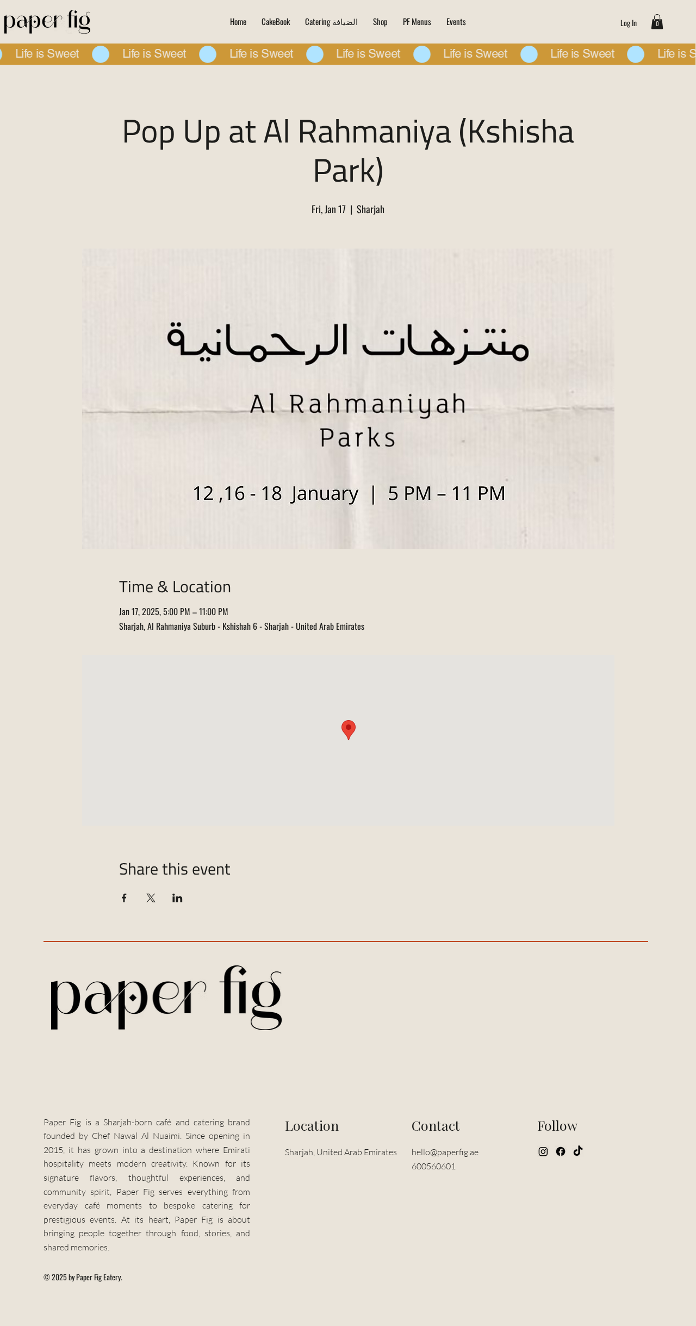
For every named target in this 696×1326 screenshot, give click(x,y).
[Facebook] (561, 1151)
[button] (657, 21)
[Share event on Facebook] (124, 898)
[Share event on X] (151, 898)
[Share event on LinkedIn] (177, 898)
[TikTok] (578, 1151)
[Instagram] (543, 1151)
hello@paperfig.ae (445, 1152)
